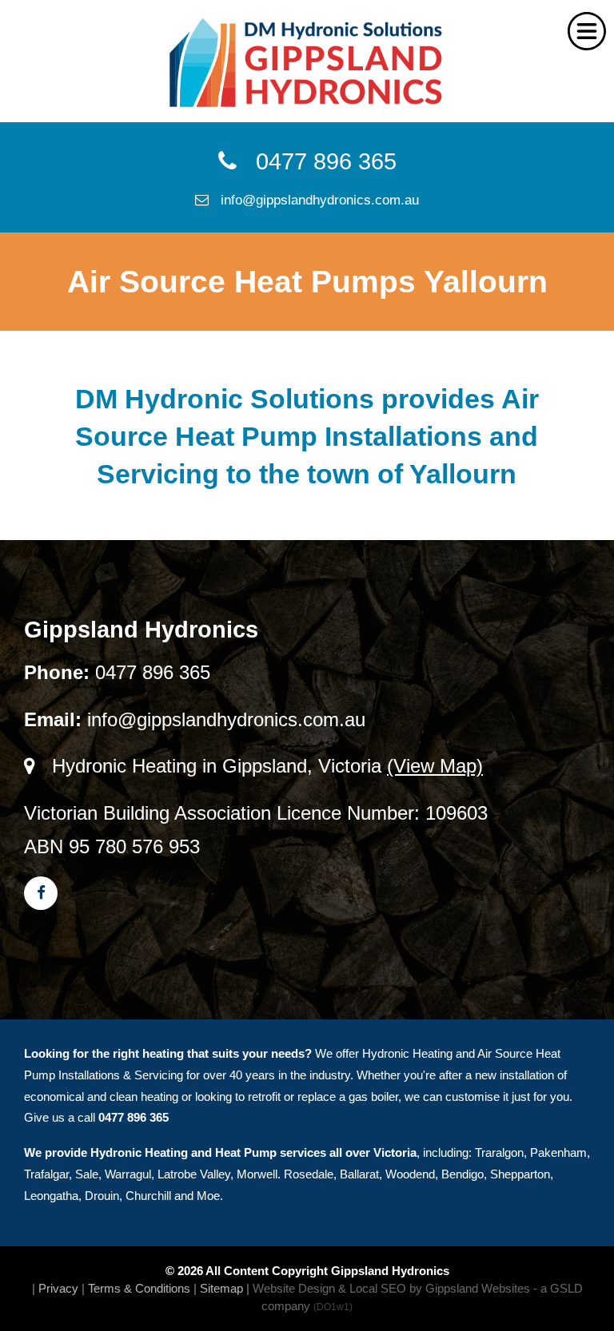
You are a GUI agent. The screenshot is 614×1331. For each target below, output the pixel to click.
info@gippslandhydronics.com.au (314, 200)
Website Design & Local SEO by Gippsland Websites (391, 1288)
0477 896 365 (317, 161)
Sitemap (221, 1288)
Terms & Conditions (139, 1288)
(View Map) (435, 766)
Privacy (58, 1288)
